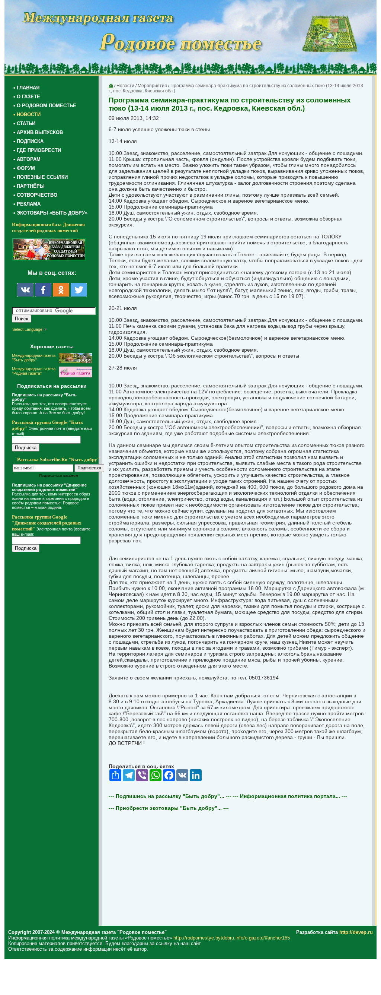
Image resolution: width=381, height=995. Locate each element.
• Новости (27, 114)
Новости (125, 85)
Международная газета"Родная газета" (33, 371)
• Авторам (27, 159)
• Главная (26, 88)
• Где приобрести (37, 150)
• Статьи (24, 123)
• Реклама (27, 204)
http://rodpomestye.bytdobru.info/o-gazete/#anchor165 (231, 938)
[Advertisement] (56, 708)
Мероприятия (152, 85)
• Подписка (28, 141)
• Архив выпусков (38, 132)
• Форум (24, 168)
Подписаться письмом (58, 475)
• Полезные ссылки (40, 177)
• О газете (26, 96)
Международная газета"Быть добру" (33, 357)
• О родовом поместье (44, 105)
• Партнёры (29, 186)
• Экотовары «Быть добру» (50, 213)
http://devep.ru (356, 932)
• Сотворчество (35, 195)
